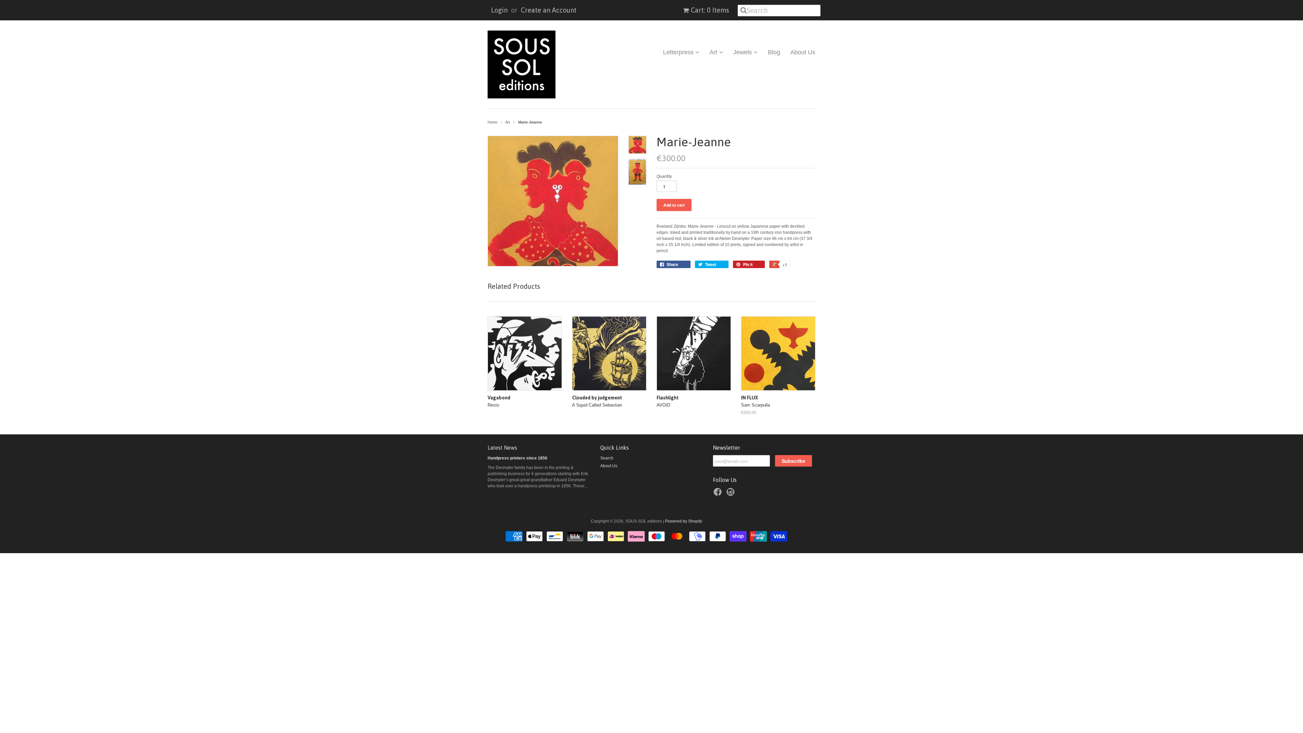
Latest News (502, 448)
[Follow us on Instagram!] (731, 494)
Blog (774, 52)
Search (606, 458)
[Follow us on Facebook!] (719, 494)
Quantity (664, 176)
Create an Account (549, 10)
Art (714, 52)
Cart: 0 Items (710, 10)
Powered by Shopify (683, 521)
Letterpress (679, 52)
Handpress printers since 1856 (517, 458)
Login (499, 10)
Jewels (743, 52)
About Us (802, 52)
